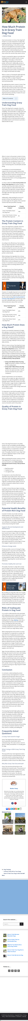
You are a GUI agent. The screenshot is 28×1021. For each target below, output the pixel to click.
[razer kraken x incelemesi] (14, 1020)
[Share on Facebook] (7, 809)
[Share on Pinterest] (9, 809)
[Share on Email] (21, 809)
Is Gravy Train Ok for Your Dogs (12, 871)
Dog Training (7, 869)
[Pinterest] (15, 803)
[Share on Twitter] (12, 809)
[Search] (21, 924)
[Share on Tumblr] (14, 809)
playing (16, 620)
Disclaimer (19, 1016)
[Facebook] (12, 803)
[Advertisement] (14, 139)
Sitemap (24, 1016)
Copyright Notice (18, 1015)
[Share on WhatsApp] (18, 809)
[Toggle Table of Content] (15, 99)
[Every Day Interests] (5, 2)
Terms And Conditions (11, 1016)
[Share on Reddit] (16, 809)
